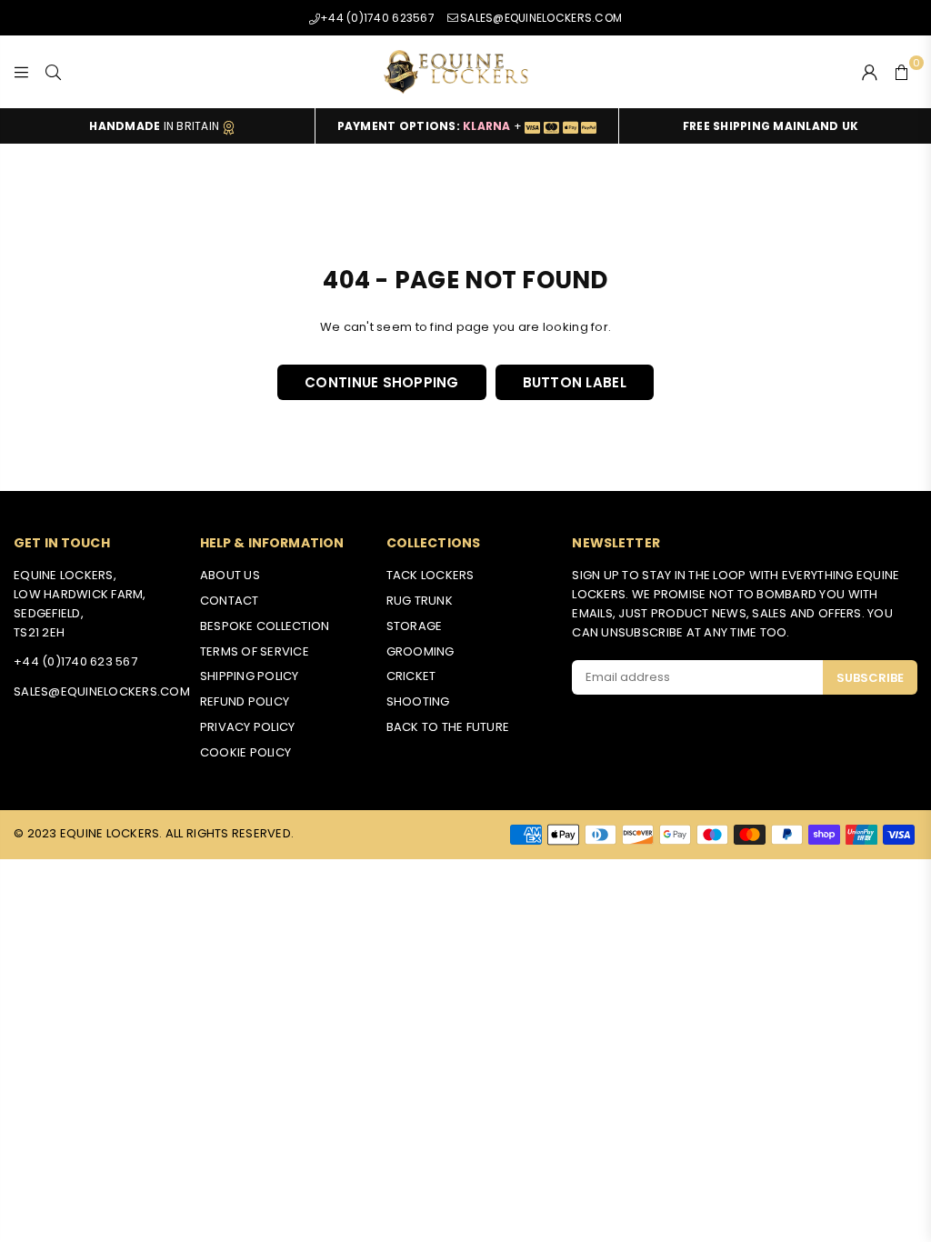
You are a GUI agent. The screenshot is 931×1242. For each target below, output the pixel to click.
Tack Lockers (430, 575)
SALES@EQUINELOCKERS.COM (541, 17)
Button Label (574, 382)
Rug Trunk (419, 600)
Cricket (411, 676)
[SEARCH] (53, 71)
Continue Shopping (381, 382)
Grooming (420, 651)
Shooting (418, 701)
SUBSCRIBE (870, 677)
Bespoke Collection (265, 626)
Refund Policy (244, 701)
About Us (230, 575)
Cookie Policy (245, 752)
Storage (414, 626)
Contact (229, 600)
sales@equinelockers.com (102, 691)
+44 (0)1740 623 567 (75, 661)
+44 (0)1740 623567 (377, 17)
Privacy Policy (247, 727)
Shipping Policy (249, 676)
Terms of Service (254, 651)
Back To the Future (448, 727)
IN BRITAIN (155, 126)
